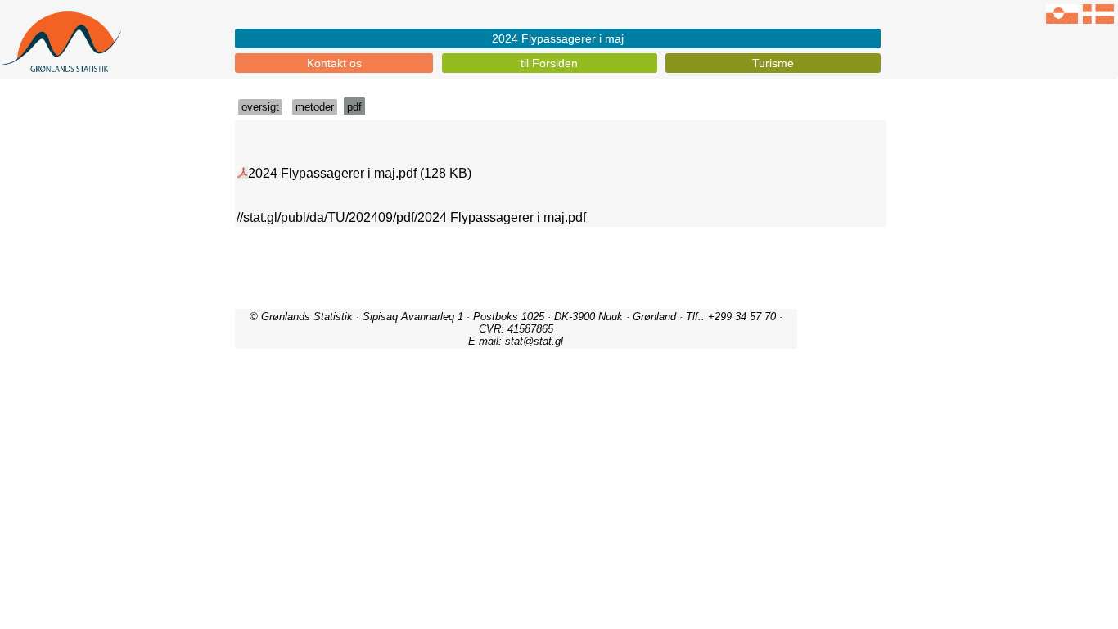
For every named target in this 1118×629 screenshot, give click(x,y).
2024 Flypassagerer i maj (558, 38)
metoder (314, 107)
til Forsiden (549, 63)
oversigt (260, 107)
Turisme (773, 63)
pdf (354, 107)
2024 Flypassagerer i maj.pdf (332, 173)
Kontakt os (334, 63)
